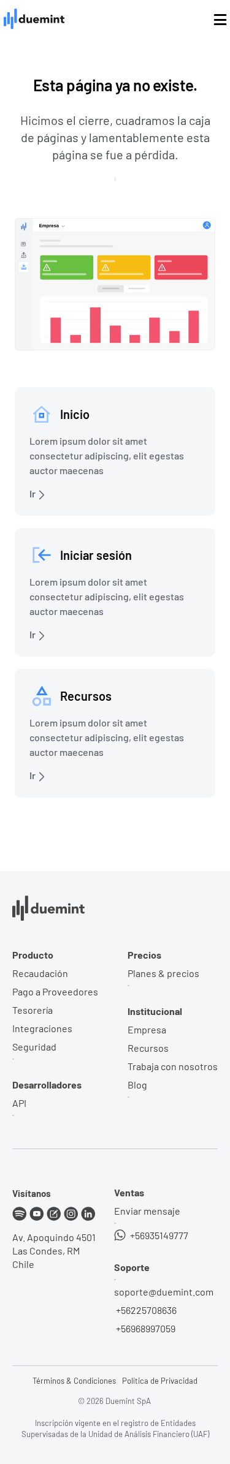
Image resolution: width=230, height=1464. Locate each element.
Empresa (147, 1029)
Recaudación (40, 973)
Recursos (148, 1048)
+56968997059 (144, 1328)
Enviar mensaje (147, 1211)
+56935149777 (158, 1235)
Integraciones (42, 1028)
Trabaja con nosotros (173, 1066)
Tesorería (32, 1010)
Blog (137, 1084)
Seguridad (34, 1046)
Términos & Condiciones (74, 1381)
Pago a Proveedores (55, 991)
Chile (23, 1264)
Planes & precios (163, 973)
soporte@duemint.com (163, 1291)
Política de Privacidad (159, 1381)
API (19, 1103)
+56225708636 (145, 1310)
